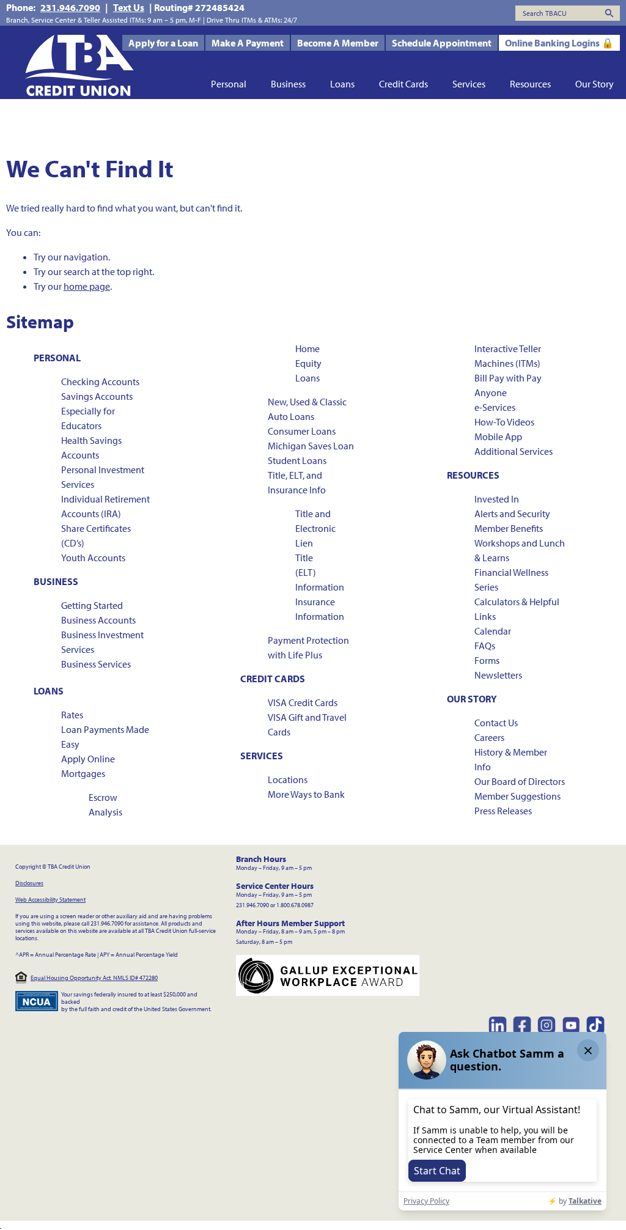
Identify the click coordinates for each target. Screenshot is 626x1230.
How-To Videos (504, 422)
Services (468, 84)
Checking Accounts (100, 381)
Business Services (96, 664)
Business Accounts (98, 620)
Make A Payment (248, 43)
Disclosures (29, 883)
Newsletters (498, 675)
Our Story (594, 84)
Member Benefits (508, 528)
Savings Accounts (97, 396)
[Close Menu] (0, 1225)
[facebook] (522, 1025)
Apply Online (88, 759)
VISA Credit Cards (302, 702)
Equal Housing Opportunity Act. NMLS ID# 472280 (94, 978)
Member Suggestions (517, 796)
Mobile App (498, 436)
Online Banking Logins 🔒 (559, 43)
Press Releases (503, 811)
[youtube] (571, 1025)
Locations (287, 779)
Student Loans (297, 460)
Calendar (492, 631)
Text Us (128, 7)
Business (288, 84)
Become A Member (337, 43)
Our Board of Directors (519, 781)
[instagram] (546, 1025)
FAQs (484, 645)
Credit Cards (403, 84)
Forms (486, 660)
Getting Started (92, 605)
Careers (489, 737)
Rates (72, 715)
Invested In (496, 499)
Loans (342, 84)
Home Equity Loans (308, 363)
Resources (530, 84)
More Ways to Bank (306, 794)
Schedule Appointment (442, 43)
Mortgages (83, 773)
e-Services (494, 407)
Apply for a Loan (163, 43)
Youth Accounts (93, 557)
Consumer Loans (302, 431)
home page (87, 286)
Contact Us (496, 722)
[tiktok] (595, 1025)
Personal (228, 84)
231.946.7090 (70, 7)
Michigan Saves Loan (311, 446)
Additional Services (513, 451)
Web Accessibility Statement (50, 900)
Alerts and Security (512, 513)
